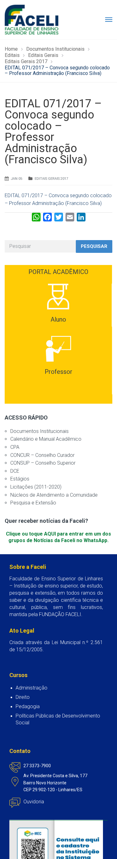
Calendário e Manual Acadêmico (45, 439)
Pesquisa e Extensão (33, 503)
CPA (14, 447)
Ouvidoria (33, 802)
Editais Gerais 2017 (51, 179)
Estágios (19, 479)
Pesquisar (94, 246)
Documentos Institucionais (39, 431)
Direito (23, 697)
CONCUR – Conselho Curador (42, 455)
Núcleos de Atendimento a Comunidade (54, 495)
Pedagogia (28, 706)
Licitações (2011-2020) (35, 487)
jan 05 (16, 179)
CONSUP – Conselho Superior (43, 463)
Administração (31, 688)
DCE (14, 471)
